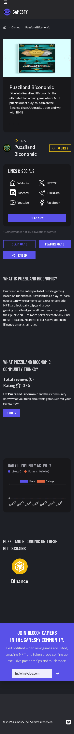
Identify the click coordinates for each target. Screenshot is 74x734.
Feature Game (54, 244)
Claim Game (19, 244)
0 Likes (63, 148)
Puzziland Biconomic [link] (37, 27)
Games (15, 27)
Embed (22, 255)
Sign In (11, 413)
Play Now (37, 217)
